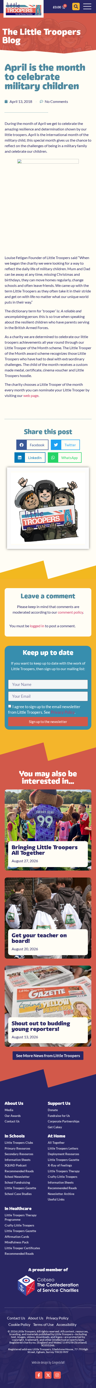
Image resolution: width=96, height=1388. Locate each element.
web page (30, 395)
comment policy (70, 612)
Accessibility (66, 1324)
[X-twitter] (48, 1375)
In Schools (15, 1136)
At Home (56, 1136)
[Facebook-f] (38, 1375)
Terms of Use (43, 1324)
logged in (37, 626)
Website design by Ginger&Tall (48, 1362)
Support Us (59, 1103)
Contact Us (16, 1318)
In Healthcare (18, 1208)
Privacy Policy (63, 712)
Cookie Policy (19, 1324)
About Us (14, 1103)
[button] (32, 445)
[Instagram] (57, 1375)
